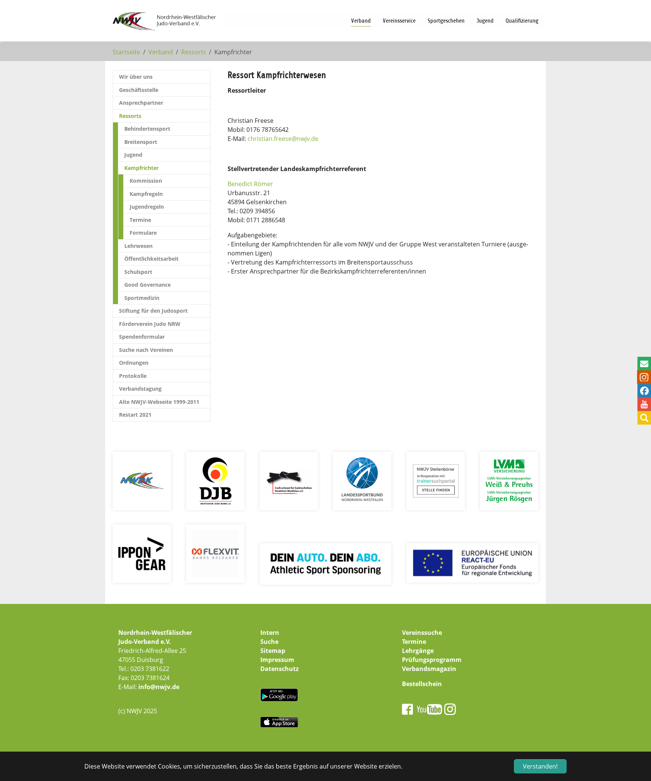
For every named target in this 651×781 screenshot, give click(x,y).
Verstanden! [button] (540, 766)
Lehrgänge (418, 651)
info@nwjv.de (158, 687)
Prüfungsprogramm (432, 660)
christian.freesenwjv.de (283, 138)
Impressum (277, 660)
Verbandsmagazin (429, 669)
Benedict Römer (250, 184)
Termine (414, 641)
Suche (269, 641)
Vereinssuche (422, 632)
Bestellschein (422, 684)
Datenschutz (279, 669)
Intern (269, 632)
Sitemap (272, 651)
